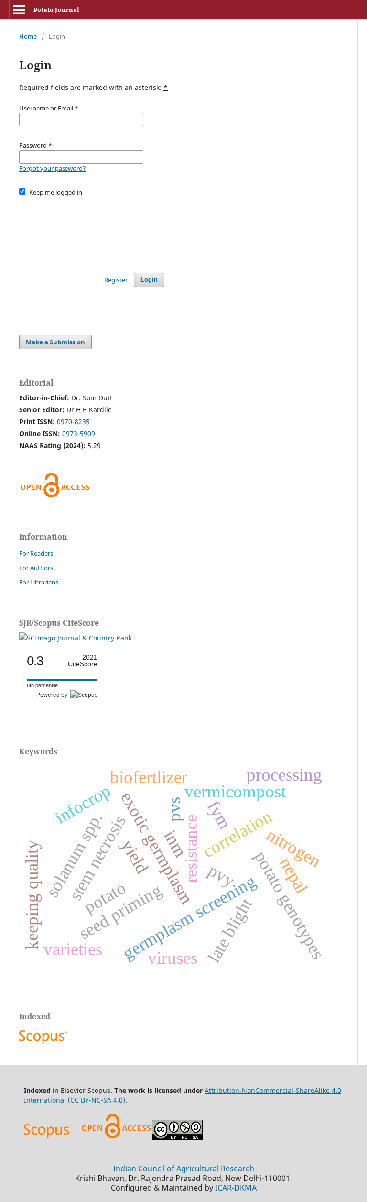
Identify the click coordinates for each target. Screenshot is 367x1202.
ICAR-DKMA (236, 1187)
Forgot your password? (52, 168)
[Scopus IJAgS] (44, 1043)
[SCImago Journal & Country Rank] (75, 637)
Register (116, 280)
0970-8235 (73, 421)
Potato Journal (56, 9)
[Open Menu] (19, 9)
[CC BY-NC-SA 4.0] (177, 1137)
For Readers (36, 553)
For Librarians (38, 582)
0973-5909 (78, 433)
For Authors (36, 567)
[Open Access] (116, 1137)
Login (149, 279)
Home (28, 36)
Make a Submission (55, 342)
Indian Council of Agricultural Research (183, 1168)
